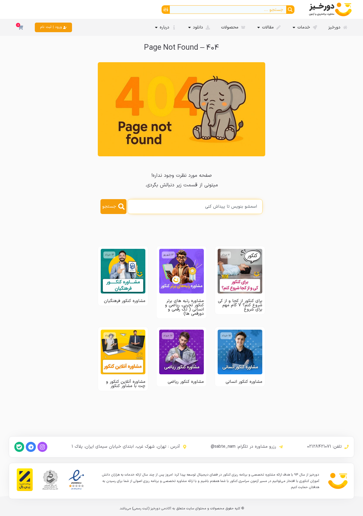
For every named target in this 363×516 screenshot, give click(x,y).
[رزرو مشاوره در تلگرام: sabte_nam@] (281, 447)
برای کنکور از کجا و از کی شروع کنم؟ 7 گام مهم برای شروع (240, 305)
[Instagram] (42, 447)
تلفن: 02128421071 (324, 446)
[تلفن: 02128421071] (346, 447)
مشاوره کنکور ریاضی (186, 382)
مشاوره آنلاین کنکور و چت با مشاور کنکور (125, 384)
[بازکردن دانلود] (189, 27)
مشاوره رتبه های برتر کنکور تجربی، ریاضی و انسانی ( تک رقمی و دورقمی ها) (184, 307)
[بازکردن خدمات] (294, 27)
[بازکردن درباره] (156, 27)
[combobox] (195, 206)
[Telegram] (31, 447)
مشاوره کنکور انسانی (244, 382)
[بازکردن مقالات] (258, 27)
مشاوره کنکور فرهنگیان (124, 301)
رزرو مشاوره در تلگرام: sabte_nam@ (243, 446)
